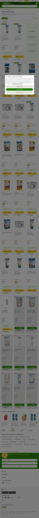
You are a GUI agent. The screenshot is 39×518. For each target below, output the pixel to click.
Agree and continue (19, 89)
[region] (19, 85)
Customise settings (19, 86)
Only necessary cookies (19, 92)
